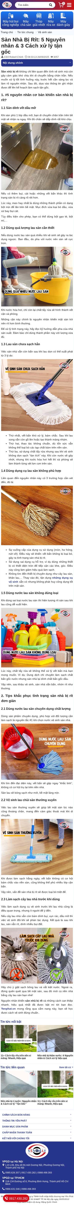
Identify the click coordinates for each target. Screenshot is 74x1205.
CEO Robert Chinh (13, 57)
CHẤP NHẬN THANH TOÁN (17, 1132)
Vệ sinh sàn (45, 32)
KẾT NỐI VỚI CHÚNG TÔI (15, 1138)
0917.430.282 (18, 1198)
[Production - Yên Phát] (7, 5)
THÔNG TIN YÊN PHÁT (14, 1120)
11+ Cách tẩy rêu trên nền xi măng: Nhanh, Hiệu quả (16, 1057)
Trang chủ (7, 32)
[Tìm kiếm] (50, 5)
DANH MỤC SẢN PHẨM (15, 1126)
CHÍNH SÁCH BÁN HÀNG (16, 1115)
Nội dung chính (13, 62)
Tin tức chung (25, 32)
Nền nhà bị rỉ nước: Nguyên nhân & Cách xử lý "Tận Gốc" (18, 1102)
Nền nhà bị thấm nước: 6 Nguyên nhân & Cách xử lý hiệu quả (55, 1057)
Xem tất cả (65, 1067)
